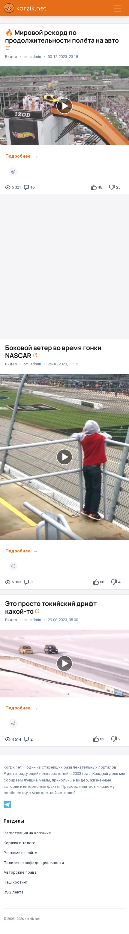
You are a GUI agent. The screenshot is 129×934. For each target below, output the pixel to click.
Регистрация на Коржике (27, 833)
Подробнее (18, 156)
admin (35, 56)
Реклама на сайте (20, 853)
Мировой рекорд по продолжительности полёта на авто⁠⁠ (62, 36)
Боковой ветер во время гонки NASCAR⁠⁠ (53, 351)
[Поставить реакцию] (13, 171)
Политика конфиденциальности (34, 862)
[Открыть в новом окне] (7, 48)
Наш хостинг (15, 882)
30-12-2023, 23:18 (63, 56)
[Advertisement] (64, 264)
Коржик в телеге (19, 843)
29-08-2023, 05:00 (63, 619)
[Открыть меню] (117, 8)
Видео (11, 56)
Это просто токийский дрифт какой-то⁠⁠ (51, 607)
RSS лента (13, 892)
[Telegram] (7, 804)
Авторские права (20, 872)
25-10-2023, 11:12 (63, 363)
